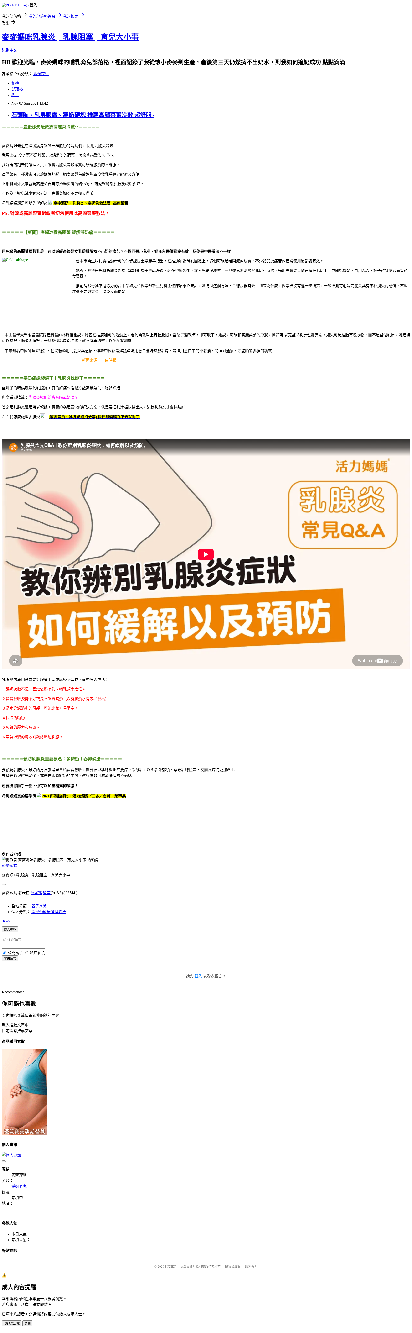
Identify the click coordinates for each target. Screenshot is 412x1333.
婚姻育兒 (41, 74)
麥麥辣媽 (9, 866)
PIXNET (170, 1266)
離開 (27, 1323)
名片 (15, 95)
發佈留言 (10, 958)
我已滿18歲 (12, 1323)
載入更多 (10, 929)
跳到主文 (9, 50)
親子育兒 (39, 906)
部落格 (17, 89)
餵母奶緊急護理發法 (48, 912)
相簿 (15, 83)
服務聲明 (251, 1266)
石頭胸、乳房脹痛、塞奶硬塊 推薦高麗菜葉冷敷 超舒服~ (82, 115)
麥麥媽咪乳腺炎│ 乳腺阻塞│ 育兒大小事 (70, 37)
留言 (47, 893)
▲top (6, 920)
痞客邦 (36, 893)
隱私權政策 (233, 1266)
